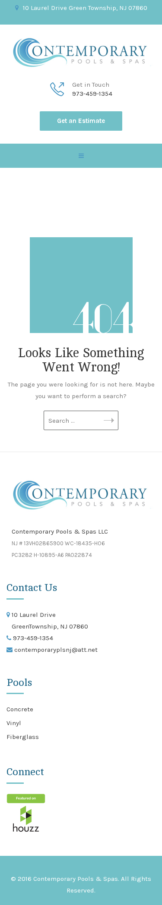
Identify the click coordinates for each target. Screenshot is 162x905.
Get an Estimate (81, 121)
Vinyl (13, 723)
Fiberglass (22, 737)
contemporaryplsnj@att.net (55, 650)
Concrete (19, 709)
